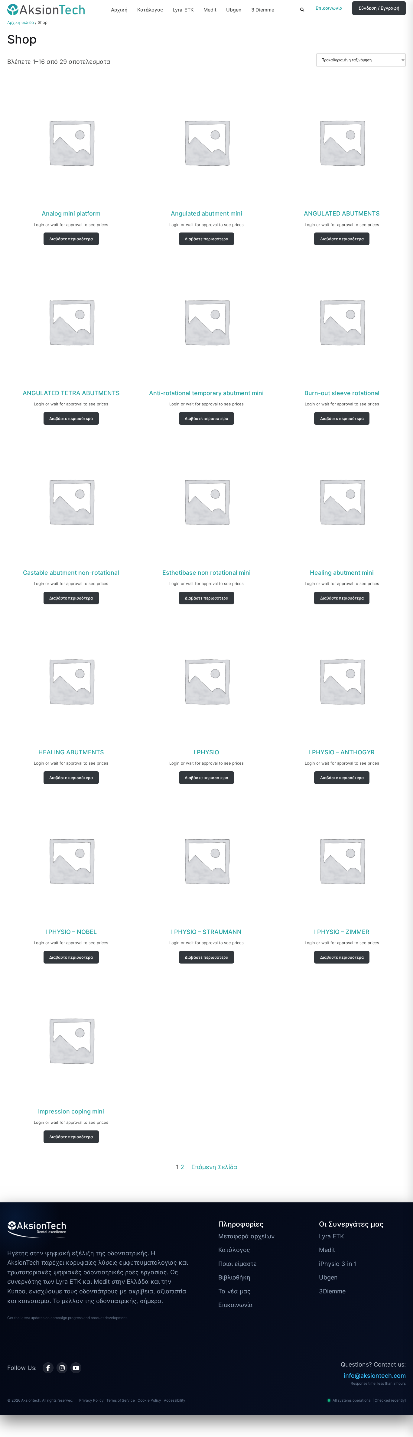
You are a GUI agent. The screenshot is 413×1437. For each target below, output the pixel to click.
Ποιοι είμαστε (237, 1263)
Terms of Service (120, 1400)
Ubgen (234, 10)
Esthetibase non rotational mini (206, 572)
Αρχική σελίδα (20, 22)
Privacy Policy (91, 1400)
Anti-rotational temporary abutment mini (206, 393)
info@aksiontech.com (375, 1375)
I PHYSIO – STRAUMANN (206, 931)
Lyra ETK (331, 1236)
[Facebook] (48, 1367)
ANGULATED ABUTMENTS (342, 213)
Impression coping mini (71, 1111)
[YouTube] (75, 1367)
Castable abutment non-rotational (71, 572)
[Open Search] (302, 9)
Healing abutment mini (342, 572)
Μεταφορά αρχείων (246, 1236)
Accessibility (174, 1400)
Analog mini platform (71, 213)
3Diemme (332, 1291)
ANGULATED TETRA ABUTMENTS (71, 393)
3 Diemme (262, 10)
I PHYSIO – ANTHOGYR (342, 752)
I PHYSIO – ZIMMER (341, 931)
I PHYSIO (206, 752)
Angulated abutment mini (206, 213)
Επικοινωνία (329, 8)
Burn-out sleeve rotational (341, 393)
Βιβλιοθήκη (234, 1277)
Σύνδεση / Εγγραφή (379, 8)
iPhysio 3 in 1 (338, 1263)
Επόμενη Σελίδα (214, 1167)
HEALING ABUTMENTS (71, 752)
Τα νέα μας (234, 1291)
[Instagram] (62, 1367)
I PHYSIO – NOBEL (71, 931)
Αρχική (119, 10)
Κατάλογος (150, 10)
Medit (209, 10)
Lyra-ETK (183, 10)
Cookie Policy (149, 1400)
